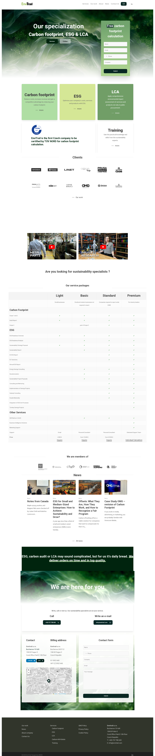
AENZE (41, 755)
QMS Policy (83, 726)
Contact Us (26, 736)
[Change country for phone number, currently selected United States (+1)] (106, 56)
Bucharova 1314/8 (32, 649)
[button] (52, 41)
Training (55, 743)
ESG (53, 732)
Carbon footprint (58, 728)
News (28, 498)
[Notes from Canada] (38, 498)
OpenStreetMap (62, 693)
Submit (115, 71)
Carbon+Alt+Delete (58, 739)
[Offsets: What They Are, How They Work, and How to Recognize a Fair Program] (90, 504)
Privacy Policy (83, 729)
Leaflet (55, 693)
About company (27, 733)
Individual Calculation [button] (134, 440)
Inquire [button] (59, 440)
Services (53, 726)
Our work (25, 726)
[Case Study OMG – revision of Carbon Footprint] (115, 501)
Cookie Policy (83, 733)
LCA (53, 736)
